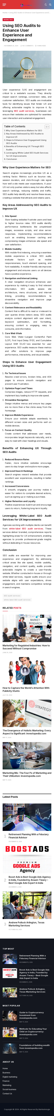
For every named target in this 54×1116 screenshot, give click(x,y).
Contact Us (7, 1093)
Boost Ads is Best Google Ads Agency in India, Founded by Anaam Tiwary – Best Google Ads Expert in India (30, 880)
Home (5, 13)
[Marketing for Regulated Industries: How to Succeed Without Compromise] (27, 628)
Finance (6, 1081)
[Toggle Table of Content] (46, 127)
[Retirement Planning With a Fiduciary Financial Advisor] (27, 817)
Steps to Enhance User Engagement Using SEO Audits (26, 141)
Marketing (8, 20)
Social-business (9, 1089)
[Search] (50, 5)
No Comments (28, 45)
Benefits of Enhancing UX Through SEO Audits (25, 148)
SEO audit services (24, 111)
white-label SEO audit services (26, 528)
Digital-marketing (10, 1077)
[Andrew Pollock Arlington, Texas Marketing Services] (27, 905)
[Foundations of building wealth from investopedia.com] (10, 1049)
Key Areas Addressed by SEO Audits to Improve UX (25, 135)
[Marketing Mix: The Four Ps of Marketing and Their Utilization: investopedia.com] (27, 755)
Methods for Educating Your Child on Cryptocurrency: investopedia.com (33, 1032)
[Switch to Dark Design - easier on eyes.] (45, 4)
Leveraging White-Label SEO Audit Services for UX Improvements (27, 154)
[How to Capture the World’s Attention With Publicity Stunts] (27, 670)
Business (6, 1072)
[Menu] (4, 5)
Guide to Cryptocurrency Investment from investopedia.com (31, 1015)
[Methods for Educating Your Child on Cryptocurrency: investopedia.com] (10, 1032)
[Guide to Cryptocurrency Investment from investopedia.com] (10, 1016)
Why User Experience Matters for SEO (24, 130)
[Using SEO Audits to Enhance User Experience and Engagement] (27, 82)
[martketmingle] (26, 4)
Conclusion (11, 159)
